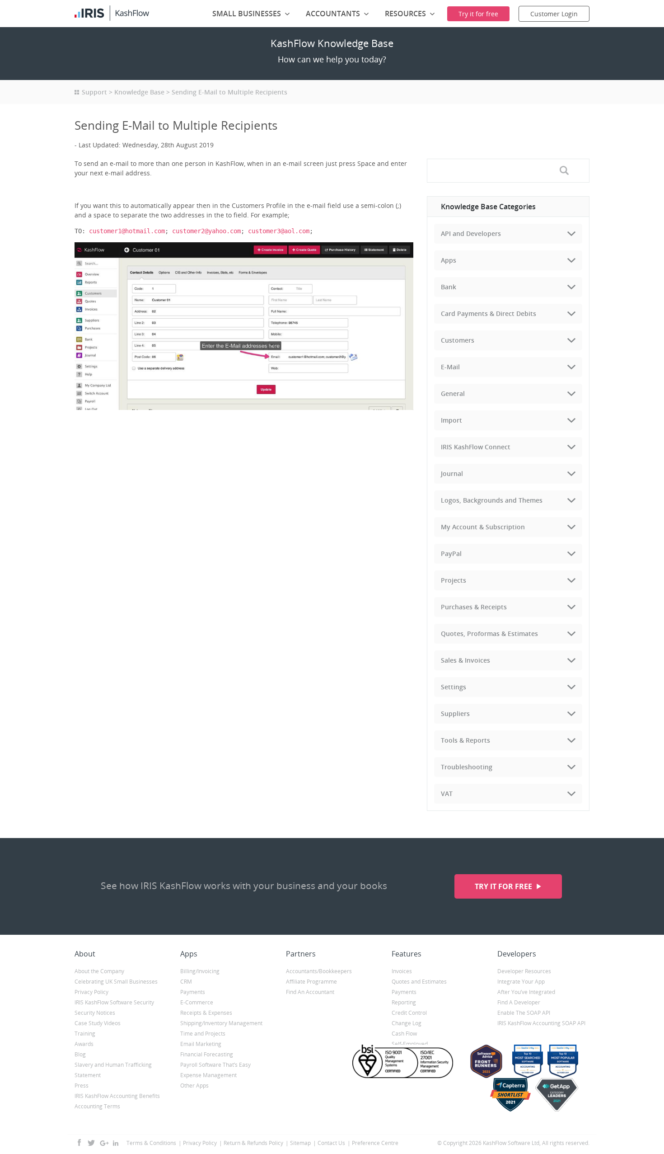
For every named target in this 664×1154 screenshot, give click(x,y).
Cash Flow (404, 1033)
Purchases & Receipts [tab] (474, 607)
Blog (80, 1054)
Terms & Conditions (151, 1143)
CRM (186, 981)
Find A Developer (518, 1002)
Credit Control (409, 1013)
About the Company (99, 971)
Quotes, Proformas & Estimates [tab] (489, 633)
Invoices (402, 971)
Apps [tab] (448, 260)
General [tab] (453, 393)
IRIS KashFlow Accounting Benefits (117, 1096)
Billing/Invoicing (200, 971)
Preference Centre (375, 1143)
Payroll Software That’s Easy (215, 1065)
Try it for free (504, 886)
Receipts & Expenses (206, 1013)
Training (85, 1033)
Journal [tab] (452, 473)
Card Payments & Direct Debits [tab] (488, 313)
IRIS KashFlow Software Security (114, 1002)
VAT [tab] (447, 793)
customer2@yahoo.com (206, 231)
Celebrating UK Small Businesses (116, 981)
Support (94, 92)
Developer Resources (524, 971)
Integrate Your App (521, 981)
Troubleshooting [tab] (466, 767)
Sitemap (300, 1143)
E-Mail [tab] (450, 367)
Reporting (404, 1002)
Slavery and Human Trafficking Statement (113, 1070)
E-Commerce (196, 1002)
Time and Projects (202, 1033)
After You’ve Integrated (526, 992)
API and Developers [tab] (471, 233)
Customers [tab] (457, 340)
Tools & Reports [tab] (465, 740)
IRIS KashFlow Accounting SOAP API (541, 1023)
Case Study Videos (98, 1023)
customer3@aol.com (278, 231)
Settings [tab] (453, 687)
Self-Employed (410, 1044)
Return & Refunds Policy (253, 1143)
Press (82, 1085)
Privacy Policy (91, 992)
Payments (192, 992)
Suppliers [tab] (455, 713)
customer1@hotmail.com (127, 231)
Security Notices (95, 1013)
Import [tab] (451, 420)
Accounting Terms (97, 1106)
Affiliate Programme (311, 981)
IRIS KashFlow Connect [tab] (475, 447)
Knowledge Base (139, 92)
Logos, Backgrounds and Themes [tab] (491, 500)
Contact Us (331, 1143)
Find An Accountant (310, 992)
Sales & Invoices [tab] (465, 660)
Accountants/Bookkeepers (319, 971)
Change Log (406, 1023)
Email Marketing (200, 1044)
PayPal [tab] (451, 553)
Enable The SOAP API (523, 1013)
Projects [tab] (453, 580)
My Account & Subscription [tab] (483, 527)
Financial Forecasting (206, 1054)
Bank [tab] (448, 287)
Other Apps (194, 1085)
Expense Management (208, 1075)
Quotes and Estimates (419, 981)
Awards (84, 1044)
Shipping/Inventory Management (221, 1023)
